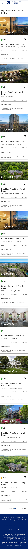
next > (25, 508)
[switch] (25, 38)
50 (22, 508)
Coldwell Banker (9, 517)
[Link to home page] (14, 2)
